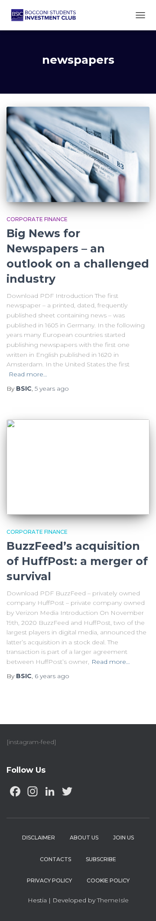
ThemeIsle (113, 900)
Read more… (28, 374)
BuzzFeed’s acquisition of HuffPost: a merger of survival (77, 561)
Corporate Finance (37, 219)
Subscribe (101, 859)
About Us (84, 837)
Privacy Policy (49, 880)
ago (52, 388)
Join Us (123, 837)
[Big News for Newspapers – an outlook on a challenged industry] (78, 154)
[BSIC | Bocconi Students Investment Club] (46, 15)
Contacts (55, 859)
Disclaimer (38, 837)
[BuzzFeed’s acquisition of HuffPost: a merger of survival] (78, 467)
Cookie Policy (108, 880)
